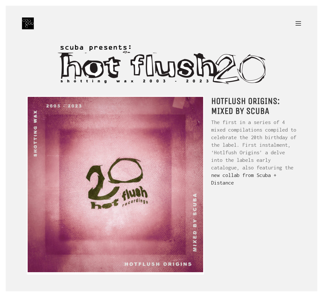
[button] (298, 23)
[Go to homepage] (28, 23)
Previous (20, 185)
